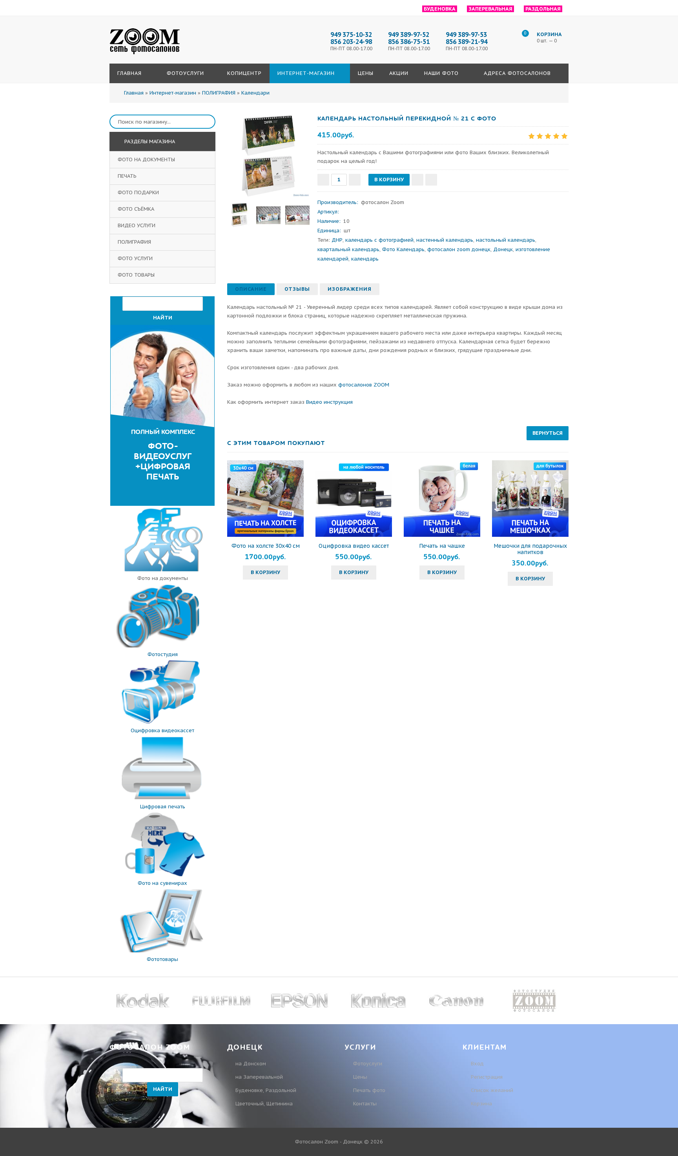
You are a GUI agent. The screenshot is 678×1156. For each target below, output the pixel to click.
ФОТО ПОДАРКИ (139, 192)
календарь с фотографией (379, 240)
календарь (365, 258)
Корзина (480, 1103)
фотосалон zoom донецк (458, 249)
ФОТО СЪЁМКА (137, 209)
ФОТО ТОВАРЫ (137, 275)
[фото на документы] (162, 569)
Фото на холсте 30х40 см (265, 545)
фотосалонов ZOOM (363, 384)
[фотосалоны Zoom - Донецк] (144, 54)
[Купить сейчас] (431, 180)
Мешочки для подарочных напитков (530, 549)
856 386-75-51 (409, 42)
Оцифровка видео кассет (354, 545)
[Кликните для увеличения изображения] (268, 156)
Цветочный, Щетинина (264, 1103)
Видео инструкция (329, 402)
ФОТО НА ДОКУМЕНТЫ (147, 159)
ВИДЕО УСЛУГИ (137, 225)
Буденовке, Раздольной (265, 1090)
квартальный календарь (348, 249)
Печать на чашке (442, 545)
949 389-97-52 (408, 34)
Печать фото (369, 1090)
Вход (476, 1063)
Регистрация (486, 1077)
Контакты (365, 1103)
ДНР (337, 240)
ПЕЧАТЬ (128, 176)
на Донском (250, 1063)
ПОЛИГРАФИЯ (135, 242)
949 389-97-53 (466, 34)
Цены (360, 1077)
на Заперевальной (259, 1077)
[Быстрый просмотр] (266, 498)
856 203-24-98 (351, 42)
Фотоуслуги (367, 1063)
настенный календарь (444, 240)
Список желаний (491, 1090)
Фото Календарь (403, 249)
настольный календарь (505, 240)
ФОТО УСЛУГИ (136, 258)
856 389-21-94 (466, 42)
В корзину (265, 572)
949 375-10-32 (351, 34)
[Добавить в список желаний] (417, 180)
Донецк (503, 249)
